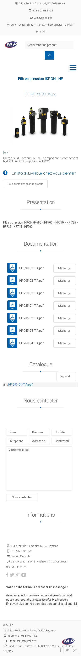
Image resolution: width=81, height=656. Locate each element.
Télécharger (64, 268)
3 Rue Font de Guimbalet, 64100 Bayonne (42, 3)
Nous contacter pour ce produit (25, 183)
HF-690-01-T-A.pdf (20, 384)
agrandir (66, 376)
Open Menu (73, 67)
